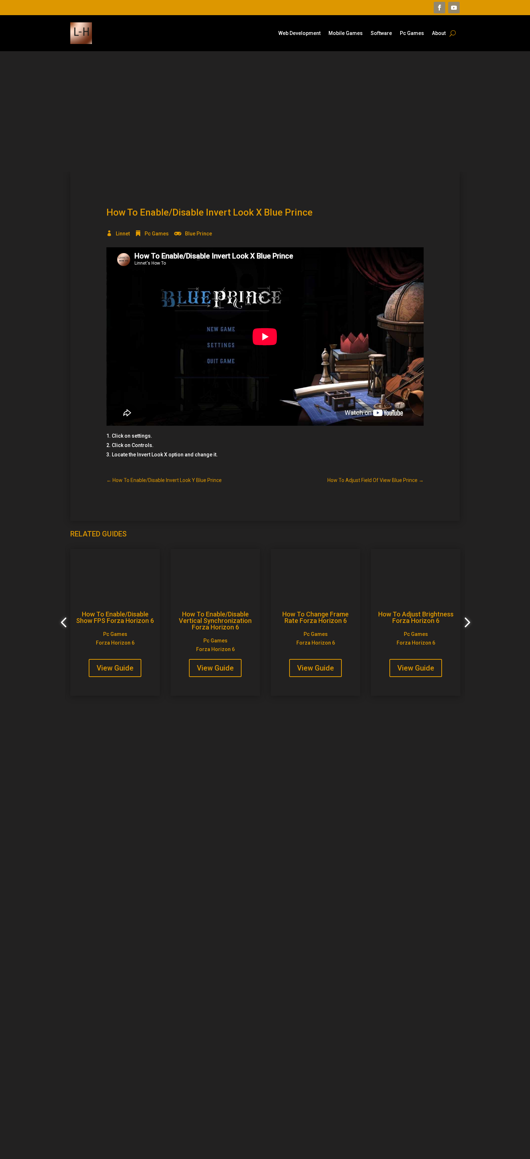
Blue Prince (198, 233)
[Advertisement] (265, 111)
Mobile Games (345, 33)
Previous (65, 622)
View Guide (115, 668)
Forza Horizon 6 (115, 643)
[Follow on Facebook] (439, 7)
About (439, 33)
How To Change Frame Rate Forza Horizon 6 (315, 617)
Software (381, 33)
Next (465, 622)
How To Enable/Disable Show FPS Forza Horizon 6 (115, 617)
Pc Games (412, 33)
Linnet (123, 233)
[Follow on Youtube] (454, 7)
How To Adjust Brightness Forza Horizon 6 (416, 617)
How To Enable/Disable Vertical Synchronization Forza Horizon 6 (215, 620)
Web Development (299, 33)
